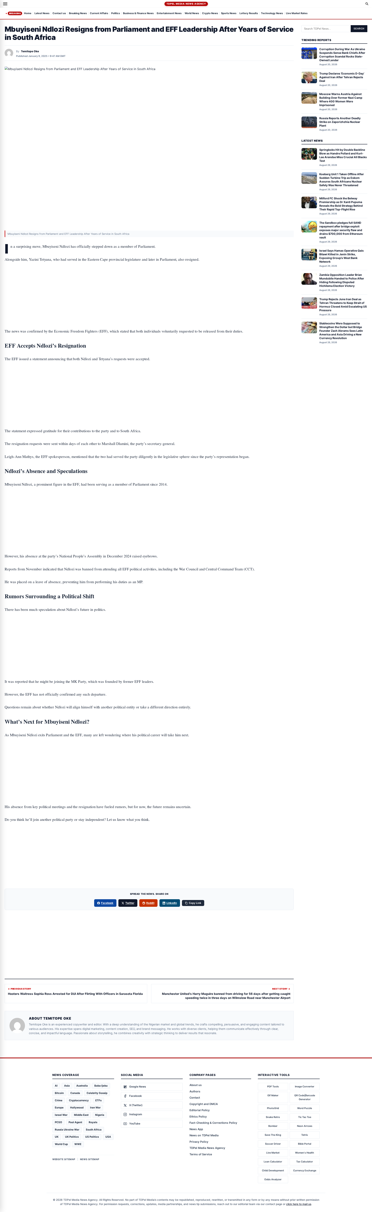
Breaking (15, 13)
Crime (58, 1100)
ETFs (98, 1100)
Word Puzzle (304, 1108)
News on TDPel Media (204, 1135)
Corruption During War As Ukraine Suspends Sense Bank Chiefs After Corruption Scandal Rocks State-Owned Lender (342, 55)
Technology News (272, 13)
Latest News (41, 13)
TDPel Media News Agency (186, 3)
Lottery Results (248, 13)
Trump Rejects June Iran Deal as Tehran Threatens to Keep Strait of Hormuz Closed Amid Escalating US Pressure (343, 304)
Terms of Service (200, 1154)
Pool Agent (75, 1122)
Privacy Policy (198, 1141)
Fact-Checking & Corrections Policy (213, 1122)
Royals (93, 1122)
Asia (67, 1085)
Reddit (150, 902)
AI (56, 1085)
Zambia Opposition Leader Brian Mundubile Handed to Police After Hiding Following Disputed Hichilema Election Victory (341, 280)
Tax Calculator (304, 1161)
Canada (75, 1093)
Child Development (273, 1170)
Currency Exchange (304, 1170)
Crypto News (210, 13)
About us (195, 1085)
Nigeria (99, 1114)
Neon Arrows (304, 1126)
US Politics (92, 1136)
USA (108, 1136)
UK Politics (72, 1136)
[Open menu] (5, 4)
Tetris (304, 1134)
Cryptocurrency (79, 1100)
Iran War (95, 1107)
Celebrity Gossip (97, 1093)
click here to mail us (298, 1204)
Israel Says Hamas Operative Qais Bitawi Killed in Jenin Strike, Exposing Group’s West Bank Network (341, 256)
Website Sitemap (63, 1159)
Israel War (61, 1114)
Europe (59, 1107)
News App (196, 1129)
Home (27, 13)
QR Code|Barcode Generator (304, 1097)
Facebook (107, 902)
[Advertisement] (149, 283)
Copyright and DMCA (203, 1104)
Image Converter (304, 1086)
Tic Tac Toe (304, 1117)
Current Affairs (99, 13)
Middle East (81, 1114)
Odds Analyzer (273, 1179)
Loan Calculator (273, 1161)
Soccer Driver (273, 1143)
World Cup (61, 1144)
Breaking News (78, 13)
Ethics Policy (198, 1116)
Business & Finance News (138, 13)
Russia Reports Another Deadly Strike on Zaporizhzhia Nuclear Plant (340, 122)
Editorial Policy (199, 1110)
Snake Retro (273, 1117)
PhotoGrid (273, 1108)
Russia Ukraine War (67, 1129)
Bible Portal (304, 1143)
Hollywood (77, 1107)
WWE (77, 1144)
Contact (194, 1097)
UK (57, 1136)
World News (192, 13)
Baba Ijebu (101, 1085)
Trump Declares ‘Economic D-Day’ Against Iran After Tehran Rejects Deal (341, 77)
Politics (115, 13)
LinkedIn (171, 902)
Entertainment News (169, 13)
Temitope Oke (30, 51)
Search (359, 28)
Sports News (228, 13)
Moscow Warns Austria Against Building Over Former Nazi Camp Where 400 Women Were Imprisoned (340, 99)
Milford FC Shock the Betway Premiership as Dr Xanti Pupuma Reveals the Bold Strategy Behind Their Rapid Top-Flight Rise (341, 204)
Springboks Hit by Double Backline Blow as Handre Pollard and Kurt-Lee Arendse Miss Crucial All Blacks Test (343, 155)
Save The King (273, 1134)
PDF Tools (273, 1086)
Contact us (59, 13)
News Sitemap (89, 1159)
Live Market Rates (296, 13)
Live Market (273, 1152)
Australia (82, 1085)
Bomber (272, 1126)
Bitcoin (59, 1093)
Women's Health (304, 1152)
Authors (194, 1091)
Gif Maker (272, 1095)
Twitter (129, 902)
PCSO (58, 1122)
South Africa (94, 1129)
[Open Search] (367, 4)
